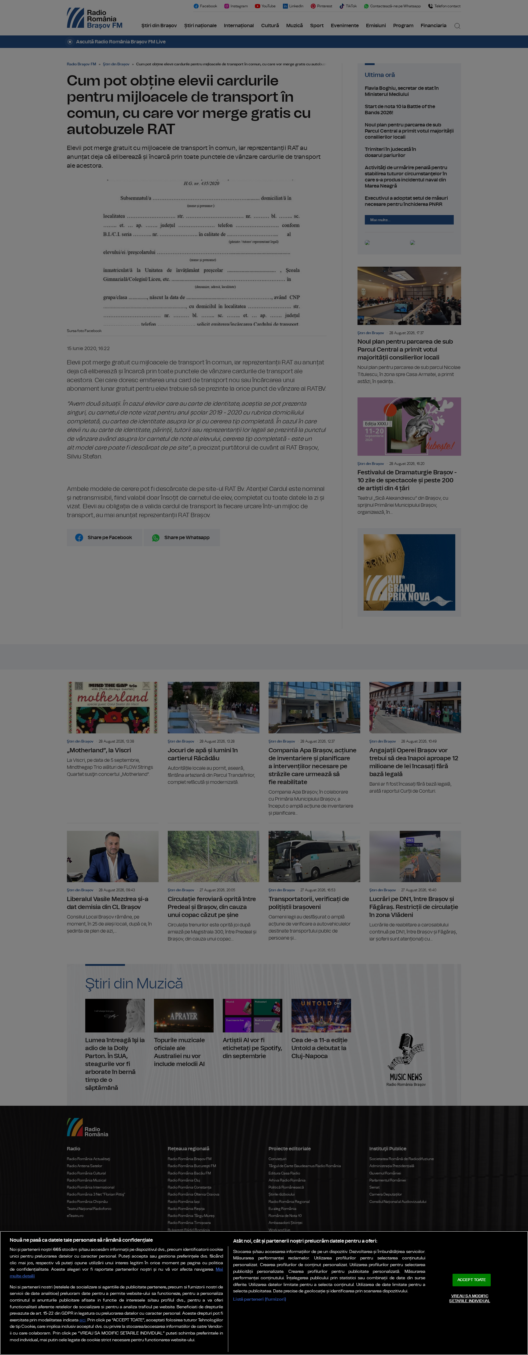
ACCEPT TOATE (471, 1280)
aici (82, 1320)
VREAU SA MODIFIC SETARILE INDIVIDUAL (469, 1298)
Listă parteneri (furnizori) (259, 1299)
